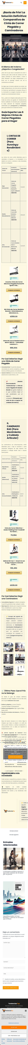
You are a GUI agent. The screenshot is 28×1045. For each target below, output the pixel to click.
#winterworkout (21, 764)
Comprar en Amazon (14, 290)
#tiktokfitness (8, 766)
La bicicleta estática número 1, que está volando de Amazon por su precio (13, 873)
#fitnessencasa (21, 762)
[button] (26, 1010)
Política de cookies (15, 753)
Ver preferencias (14, 1035)
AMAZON (13, 193)
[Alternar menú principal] (25, 2)
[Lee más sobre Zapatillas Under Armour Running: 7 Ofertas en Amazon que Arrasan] (14, 898)
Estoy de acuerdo (15, 757)
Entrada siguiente (14, 834)
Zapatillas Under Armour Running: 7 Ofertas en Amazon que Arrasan (13, 917)
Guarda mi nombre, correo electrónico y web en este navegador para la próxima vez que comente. (14, 981)
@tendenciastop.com (11, 735)
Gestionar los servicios (14, 1023)
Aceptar (14, 1027)
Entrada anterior (14, 831)
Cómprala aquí (17, 398)
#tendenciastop (17, 766)
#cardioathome (9, 764)
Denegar (14, 1031)
